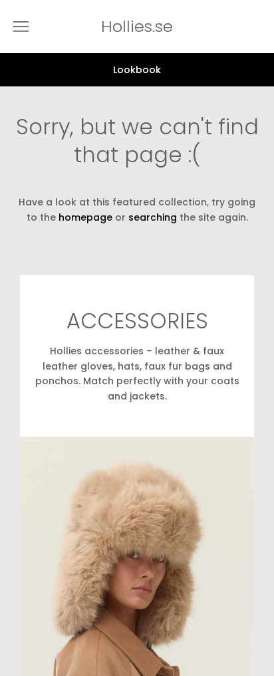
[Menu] (21, 26)
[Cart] (261, 26)
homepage (85, 217)
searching (152, 217)
